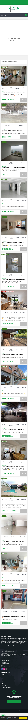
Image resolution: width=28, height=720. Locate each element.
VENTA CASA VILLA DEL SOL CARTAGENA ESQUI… (14, 92)
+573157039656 (21, 2)
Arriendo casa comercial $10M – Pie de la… (13, 354)
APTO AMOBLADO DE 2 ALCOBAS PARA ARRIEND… (14, 578)
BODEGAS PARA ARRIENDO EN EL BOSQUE (12, 130)
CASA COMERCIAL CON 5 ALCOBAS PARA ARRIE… (13, 541)
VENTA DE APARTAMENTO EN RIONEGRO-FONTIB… (14, 279)
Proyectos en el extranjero (8, 683)
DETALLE (24, 99)
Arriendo (4, 678)
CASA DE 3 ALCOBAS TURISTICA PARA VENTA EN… (14, 504)
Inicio (3, 674)
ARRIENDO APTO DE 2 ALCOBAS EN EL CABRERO (13, 167)
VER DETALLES (14, 75)
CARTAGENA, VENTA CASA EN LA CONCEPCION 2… (14, 205)
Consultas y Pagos (6, 681)
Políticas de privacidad (7, 687)
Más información (9, 718)
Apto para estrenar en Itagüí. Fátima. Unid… (14, 391)
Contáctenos (5, 685)
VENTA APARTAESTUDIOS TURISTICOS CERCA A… (13, 317)
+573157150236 (21, 3)
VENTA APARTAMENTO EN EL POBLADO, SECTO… (13, 466)
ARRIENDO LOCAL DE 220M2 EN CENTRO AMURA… (13, 616)
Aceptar (23, 717)
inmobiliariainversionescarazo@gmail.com (10, 666)
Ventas (3, 676)
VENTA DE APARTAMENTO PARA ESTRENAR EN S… (14, 242)
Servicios (4, 680)
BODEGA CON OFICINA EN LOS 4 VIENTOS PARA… (13, 429)
